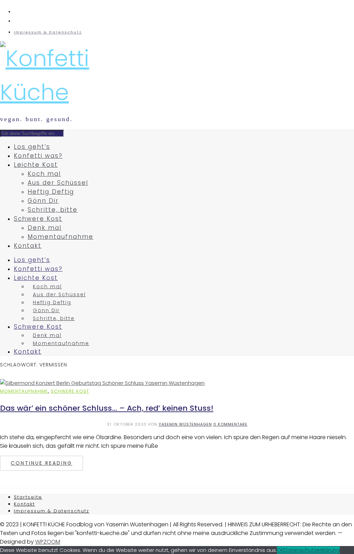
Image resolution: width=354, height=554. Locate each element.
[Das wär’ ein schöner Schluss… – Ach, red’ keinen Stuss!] (102, 383)
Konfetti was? (38, 156)
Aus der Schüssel (58, 183)
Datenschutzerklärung (312, 550)
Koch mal (44, 174)
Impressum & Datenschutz (48, 32)
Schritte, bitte (52, 210)
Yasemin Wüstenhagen (185, 424)
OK (280, 550)
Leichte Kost (36, 165)
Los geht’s (32, 147)
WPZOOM (47, 542)
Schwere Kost (38, 219)
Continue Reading (41, 463)
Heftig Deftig (51, 192)
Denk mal (45, 228)
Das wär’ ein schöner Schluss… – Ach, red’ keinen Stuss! (106, 408)
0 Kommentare (230, 424)
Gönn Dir (43, 201)
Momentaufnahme (60, 237)
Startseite (28, 497)
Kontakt (27, 246)
